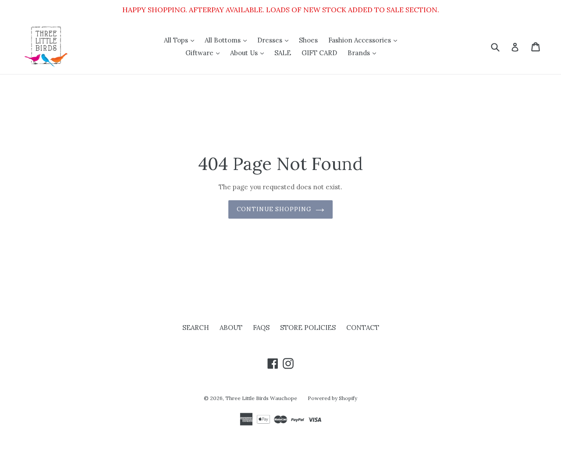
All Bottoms (228, 39)
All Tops (181, 39)
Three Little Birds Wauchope (261, 398)
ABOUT (231, 327)
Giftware (204, 52)
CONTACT (362, 327)
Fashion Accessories (364, 39)
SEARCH (195, 327)
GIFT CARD (319, 53)
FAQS (261, 327)
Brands (364, 52)
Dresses (275, 39)
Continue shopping (274, 209)
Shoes (308, 40)
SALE (282, 53)
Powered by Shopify (332, 398)
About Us (249, 52)
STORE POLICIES (308, 327)
